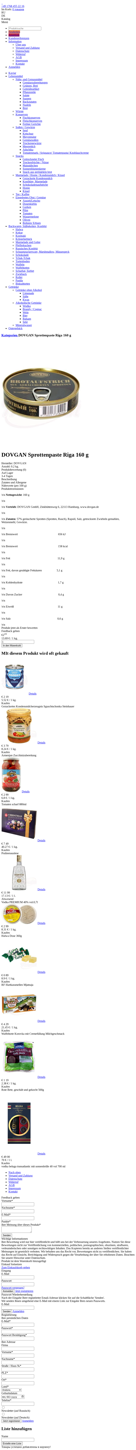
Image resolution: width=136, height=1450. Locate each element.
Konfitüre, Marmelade (35, 181)
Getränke (13, 286)
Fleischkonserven (32, 120)
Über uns (21, 44)
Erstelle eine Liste (12, 1443)
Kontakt (20, 63)
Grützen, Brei (30, 85)
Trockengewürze (32, 143)
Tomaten (27, 213)
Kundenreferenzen (18, 38)
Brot (25, 108)
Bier (25, 315)
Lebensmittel (15, 76)
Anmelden (14, 66)
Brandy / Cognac (32, 309)
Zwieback (21, 274)
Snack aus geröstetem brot (37, 171)
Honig (26, 187)
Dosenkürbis (30, 203)
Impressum (22, 60)
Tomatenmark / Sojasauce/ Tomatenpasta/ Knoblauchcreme (56, 152)
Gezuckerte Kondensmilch (37, 178)
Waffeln (20, 264)
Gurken (27, 207)
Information (15, 41)
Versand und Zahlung (28, 47)
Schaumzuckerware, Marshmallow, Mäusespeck (42, 251)
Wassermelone (31, 216)
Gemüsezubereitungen (35, 82)
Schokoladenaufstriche (35, 184)
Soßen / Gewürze (25, 127)
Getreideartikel (31, 88)
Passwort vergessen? (12, 1287)
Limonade (28, 293)
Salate (26, 95)
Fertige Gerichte (32, 124)
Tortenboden (23, 261)
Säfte (25, 296)
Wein (26, 312)
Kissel (26, 191)
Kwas (26, 299)
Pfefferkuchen (23, 245)
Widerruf (21, 54)
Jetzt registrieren (24, 1291)
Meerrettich (29, 146)
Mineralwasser (24, 325)
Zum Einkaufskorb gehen (15, 1267)
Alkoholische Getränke (28, 302)
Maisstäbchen (30, 165)
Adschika (28, 149)
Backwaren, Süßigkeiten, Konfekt (27, 226)
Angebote (13, 35)
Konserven (22, 114)
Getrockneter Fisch (33, 159)
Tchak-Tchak (23, 258)
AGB (19, 57)
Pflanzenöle (29, 92)
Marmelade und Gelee (28, 242)
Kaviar (12, 72)
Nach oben (14, 1172)
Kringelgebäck (24, 238)
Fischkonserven (31, 117)
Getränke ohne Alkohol (29, 290)
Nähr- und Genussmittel (29, 79)
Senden (7, 1235)
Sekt (25, 321)
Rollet (19, 277)
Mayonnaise (29, 136)
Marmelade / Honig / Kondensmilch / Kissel (40, 175)
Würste (20, 111)
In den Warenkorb (12, 645)
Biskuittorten (23, 283)
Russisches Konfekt (27, 248)
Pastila (19, 280)
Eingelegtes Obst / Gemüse (31, 197)
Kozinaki (21, 235)
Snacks (20, 155)
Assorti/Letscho (31, 200)
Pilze (25, 210)
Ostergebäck (15, 328)
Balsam (27, 318)
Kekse (19, 232)
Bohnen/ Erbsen (32, 222)
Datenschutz (22, 50)
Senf (25, 130)
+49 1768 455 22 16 (12, 6)
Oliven (26, 219)
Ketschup (28, 133)
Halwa (19, 229)
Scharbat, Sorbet (25, 270)
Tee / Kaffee (22, 194)
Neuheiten (14, 31)
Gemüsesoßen (30, 140)
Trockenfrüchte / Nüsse (36, 162)
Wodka (27, 305)
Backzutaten (29, 101)
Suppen (27, 98)
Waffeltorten (22, 267)
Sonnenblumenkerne (34, 168)
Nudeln (27, 104)
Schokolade (22, 254)
